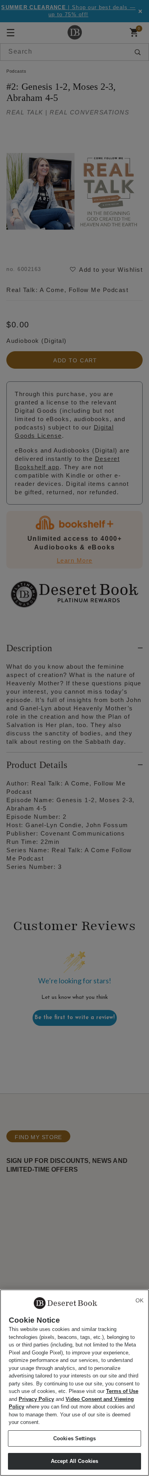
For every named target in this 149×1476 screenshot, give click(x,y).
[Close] (139, 1300)
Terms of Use (122, 1391)
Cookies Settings (74, 1438)
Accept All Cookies (74, 1461)
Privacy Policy (36, 1399)
